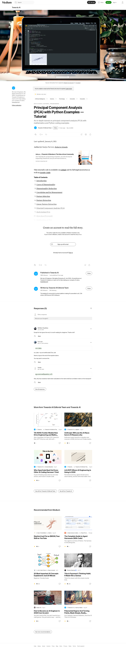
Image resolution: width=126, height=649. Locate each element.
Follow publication (16, 105)
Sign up (108, 2)
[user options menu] (122, 2)
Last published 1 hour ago (56, 275)
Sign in (114, 2)
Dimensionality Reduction (46, 189)
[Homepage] (7, 2)
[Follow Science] (56, 99)
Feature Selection (43, 196)
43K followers (44, 290)
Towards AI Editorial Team (45, 128)
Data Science (38, 103)
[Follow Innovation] (77, 99)
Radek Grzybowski (69, 83)
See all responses (40, 389)
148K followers (44, 275)
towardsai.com (16, 102)
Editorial (46, 103)
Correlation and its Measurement (49, 192)
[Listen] (86, 134)
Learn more (69, 88)
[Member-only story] (65, 443)
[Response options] (91, 328)
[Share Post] (90, 134)
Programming (54, 103)
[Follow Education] (87, 99)
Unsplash (78, 83)
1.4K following (52, 290)
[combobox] (26, 2)
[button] (36, 319)
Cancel (81, 320)
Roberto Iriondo (61, 147)
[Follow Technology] (66, 99)
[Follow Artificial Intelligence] (47, 99)
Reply (39, 336)
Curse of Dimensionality (45, 185)
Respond (87, 320)
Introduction (41, 181)
